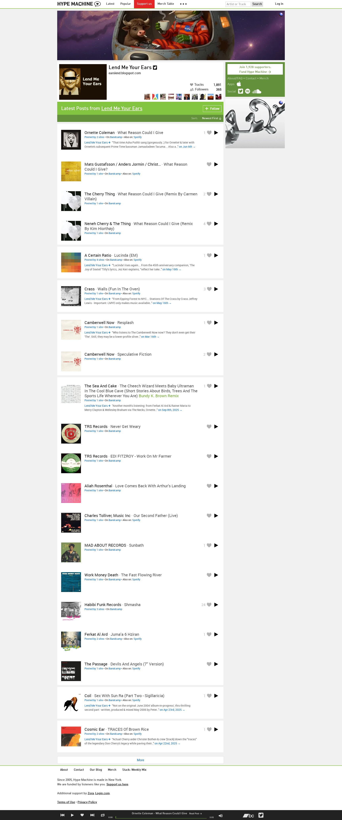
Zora (91, 793)
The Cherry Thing (100, 194)
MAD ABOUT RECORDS (105, 545)
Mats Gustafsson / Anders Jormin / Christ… (123, 164)
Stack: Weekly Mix (134, 770)
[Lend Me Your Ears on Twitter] (155, 67)
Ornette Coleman (142, 813)
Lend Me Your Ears (130, 67)
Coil (88, 695)
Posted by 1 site (94, 173)
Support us (144, 4)
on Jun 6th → (187, 146)
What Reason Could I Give (171, 813)
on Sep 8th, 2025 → (170, 410)
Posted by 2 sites (94, 137)
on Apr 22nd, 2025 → (167, 743)
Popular (125, 4)
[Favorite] (209, 132)
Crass (90, 289)
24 (203, 604)
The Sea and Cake (101, 386)
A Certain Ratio (98, 255)
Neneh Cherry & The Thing (108, 223)
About (64, 770)
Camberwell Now (99, 322)
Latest (110, 4)
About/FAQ (234, 78)
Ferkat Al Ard (96, 634)
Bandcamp (116, 137)
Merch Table (166, 4)
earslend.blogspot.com (125, 73)
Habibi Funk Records (103, 604)
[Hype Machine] (80, 4)
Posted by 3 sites (94, 609)
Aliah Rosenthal (98, 485)
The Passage (96, 664)
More (140, 760)
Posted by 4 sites (94, 259)
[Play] (216, 132)
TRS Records (96, 426)
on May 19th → (171, 269)
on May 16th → (162, 303)
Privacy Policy (87, 802)
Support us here (117, 784)
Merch (264, 78)
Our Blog (96, 770)
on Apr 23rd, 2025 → (172, 710)
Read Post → (195, 814)
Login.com (102, 793)
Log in (279, 4)
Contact (251, 78)
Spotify (138, 137)
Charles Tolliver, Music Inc (108, 515)
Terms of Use (66, 802)
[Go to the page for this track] (71, 140)
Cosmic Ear (95, 729)
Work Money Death (101, 575)
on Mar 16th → (150, 336)
